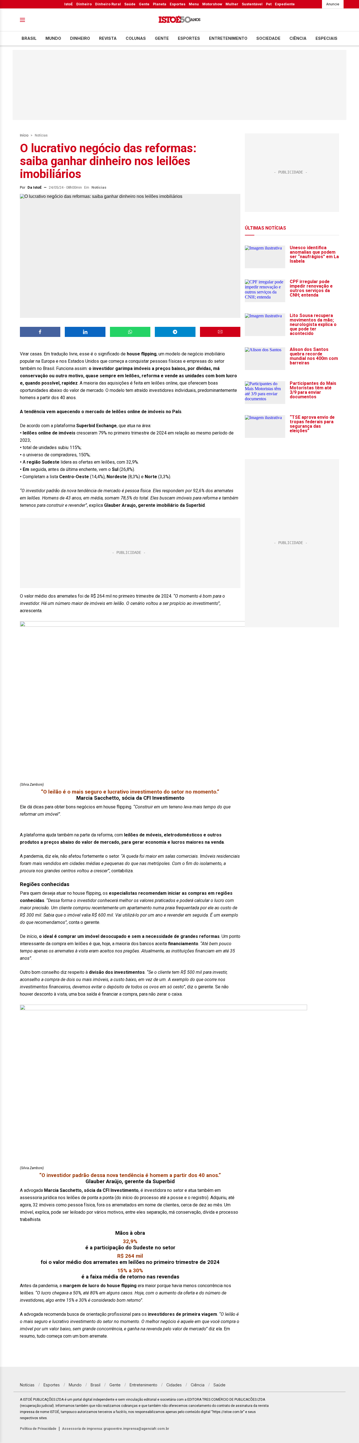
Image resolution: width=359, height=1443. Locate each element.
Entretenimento (228, 38)
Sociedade (268, 38)
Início (24, 135)
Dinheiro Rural (108, 4)
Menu (194, 4)
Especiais (326, 38)
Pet (268, 4)
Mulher (231, 4)
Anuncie (332, 4)
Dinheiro (84, 4)
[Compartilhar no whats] (130, 332)
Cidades (174, 1384)
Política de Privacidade (38, 1429)
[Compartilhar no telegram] (175, 332)
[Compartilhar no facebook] (40, 332)
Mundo (53, 38)
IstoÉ (68, 4)
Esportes (177, 4)
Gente (144, 4)
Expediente (285, 4)
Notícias (41, 135)
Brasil (29, 38)
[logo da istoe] (179, 20)
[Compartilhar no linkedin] (85, 332)
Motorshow (212, 4)
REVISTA (108, 38)
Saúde (129, 4)
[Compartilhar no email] (220, 332)
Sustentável (252, 4)
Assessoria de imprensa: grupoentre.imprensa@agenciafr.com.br (115, 1429)
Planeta (159, 4)
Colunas (136, 38)
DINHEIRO (80, 38)
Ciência (298, 38)
